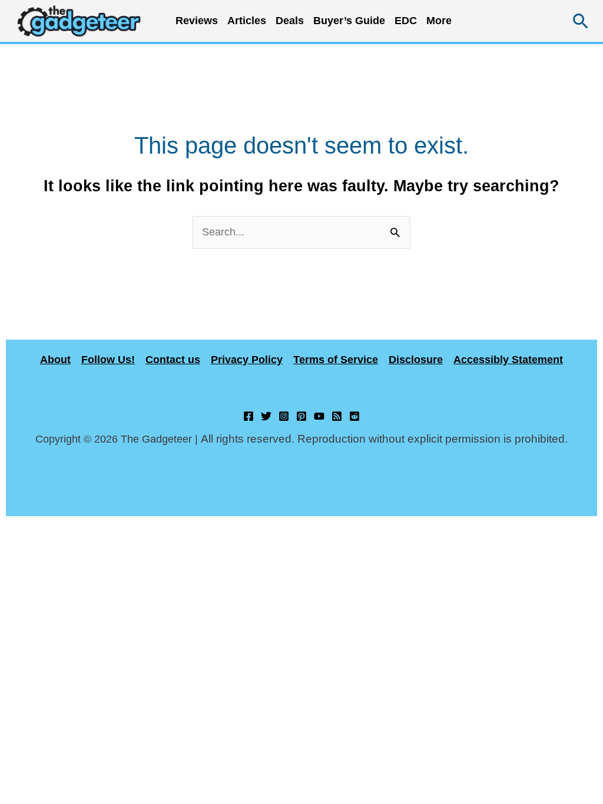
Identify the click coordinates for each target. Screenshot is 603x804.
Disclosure (416, 360)
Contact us (172, 360)
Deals (290, 20)
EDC (406, 20)
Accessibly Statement (508, 360)
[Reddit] (354, 416)
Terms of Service (335, 360)
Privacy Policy (247, 360)
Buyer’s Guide (349, 20)
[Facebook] (248, 416)
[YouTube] (319, 416)
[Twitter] (266, 416)
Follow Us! (108, 360)
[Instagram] (284, 416)
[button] (581, 21)
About (55, 360)
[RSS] (337, 416)
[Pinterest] (301, 416)
